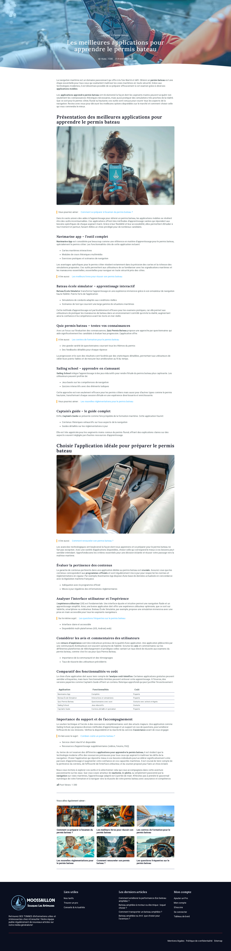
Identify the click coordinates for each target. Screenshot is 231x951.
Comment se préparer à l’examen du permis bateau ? (107, 212)
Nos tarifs (69, 898)
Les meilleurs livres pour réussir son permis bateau (97, 276)
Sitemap (218, 941)
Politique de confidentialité (199, 941)
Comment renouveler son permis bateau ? (92, 540)
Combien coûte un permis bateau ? (97, 736)
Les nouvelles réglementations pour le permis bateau (107, 401)
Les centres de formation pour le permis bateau (95, 339)
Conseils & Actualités (74, 907)
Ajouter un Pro (181, 898)
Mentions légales (176, 941)
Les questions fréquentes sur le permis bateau (102, 618)
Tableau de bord (182, 916)
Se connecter (180, 912)
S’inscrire (178, 907)
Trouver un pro (71, 903)
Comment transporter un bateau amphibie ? (140, 912)
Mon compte (180, 903)
